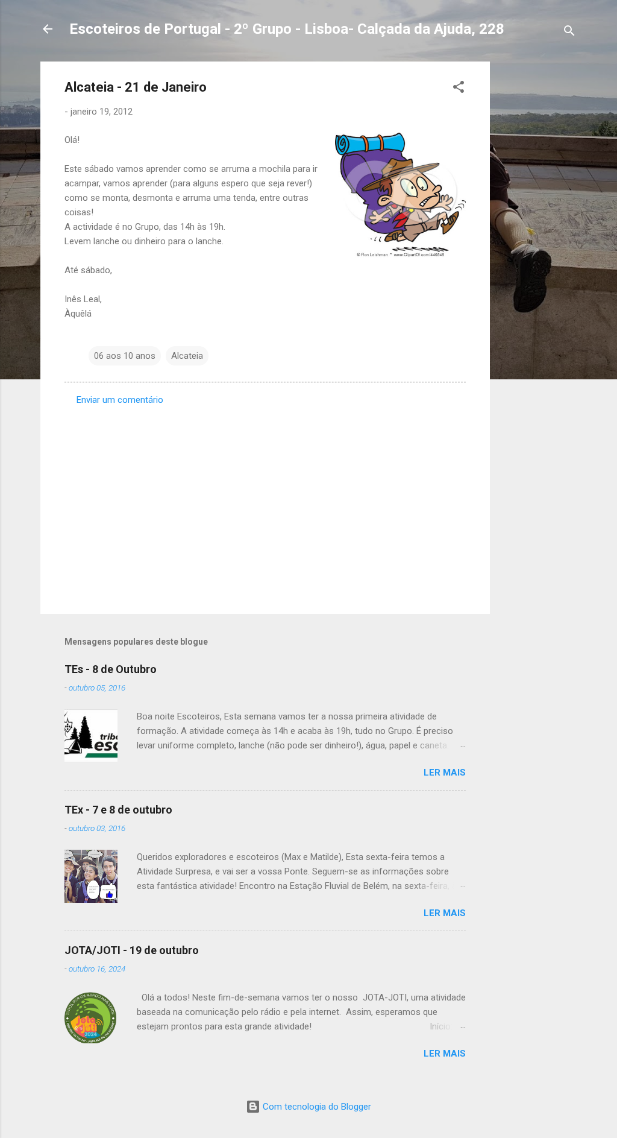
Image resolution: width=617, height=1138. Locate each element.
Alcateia (187, 355)
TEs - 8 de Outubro (110, 669)
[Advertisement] (538, 242)
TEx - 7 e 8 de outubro (118, 809)
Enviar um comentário (120, 399)
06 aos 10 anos (124, 355)
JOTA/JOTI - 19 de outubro (131, 950)
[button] (458, 89)
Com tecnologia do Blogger (315, 1106)
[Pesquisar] (569, 32)
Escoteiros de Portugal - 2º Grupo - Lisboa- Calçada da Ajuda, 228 (286, 29)
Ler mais (445, 772)
